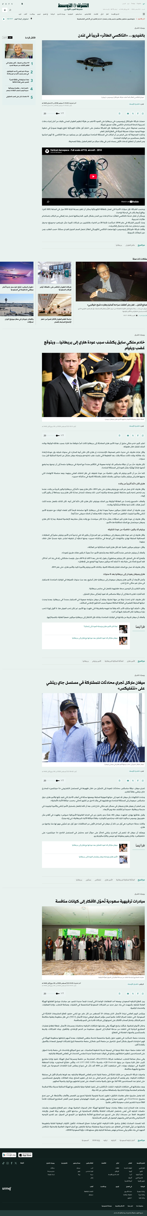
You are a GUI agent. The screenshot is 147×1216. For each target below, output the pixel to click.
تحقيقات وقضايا (127, 1195)
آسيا (131, 1175)
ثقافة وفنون (88, 14)
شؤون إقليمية (141, 1181)
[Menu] (144, 14)
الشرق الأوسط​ (115, 14)
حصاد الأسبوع (128, 1191)
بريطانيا (119, 245)
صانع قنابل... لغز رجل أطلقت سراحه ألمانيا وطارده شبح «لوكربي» (117, 304)
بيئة (79, 1175)
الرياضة (53, 14)
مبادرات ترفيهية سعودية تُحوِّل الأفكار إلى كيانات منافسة (100, 901)
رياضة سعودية (141, 1191)
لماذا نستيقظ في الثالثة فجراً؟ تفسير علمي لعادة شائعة (19, 81)
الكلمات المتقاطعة (88, 1191)
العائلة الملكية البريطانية (114, 661)
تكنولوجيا (70, 14)
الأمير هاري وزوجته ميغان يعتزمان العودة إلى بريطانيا (98, 857)
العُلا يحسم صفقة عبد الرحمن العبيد (123, 19)
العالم (107, 14)
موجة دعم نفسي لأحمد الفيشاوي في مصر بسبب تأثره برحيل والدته (18, 72)
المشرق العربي (139, 1178)
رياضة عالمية (142, 1198)
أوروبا (130, 1171)
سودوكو (91, 1195)
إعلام (92, 1178)
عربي (144, 3)
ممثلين (88, 880)
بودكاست (32, 14)
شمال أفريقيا (139, 1175)
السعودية (85, 1140)
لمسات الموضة (51, 1175)
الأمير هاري (131, 661)
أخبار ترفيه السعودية (127, 1140)
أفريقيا (130, 1178)
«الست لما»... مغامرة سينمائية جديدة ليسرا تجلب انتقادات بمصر (17, 89)
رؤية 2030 (96, 1140)
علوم (79, 1171)
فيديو (38, 14)
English (139, 3)
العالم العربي (142, 1168)
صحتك (78, 1168)
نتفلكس (98, 880)
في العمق (45, 14)
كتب (92, 1168)
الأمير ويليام (96, 661)
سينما (91, 1175)
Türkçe (133, 3)
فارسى (124, 3)
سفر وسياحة (50, 1171)
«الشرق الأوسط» (134, 104)
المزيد (20, 14)
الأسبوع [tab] (5, 37)
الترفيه (113, 1140)
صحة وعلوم (79, 14)
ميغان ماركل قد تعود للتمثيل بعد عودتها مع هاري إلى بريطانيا (95, 638)
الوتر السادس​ (89, 1171)
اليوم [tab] (10, 37)
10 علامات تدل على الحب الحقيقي (17, 96)
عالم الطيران (130, 245)
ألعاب (25, 14)
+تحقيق (130, 1198)
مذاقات (52, 1168)
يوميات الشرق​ (61, 14)
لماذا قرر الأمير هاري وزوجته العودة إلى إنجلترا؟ (101, 626)
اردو (128, 3)
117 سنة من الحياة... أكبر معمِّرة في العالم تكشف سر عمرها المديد (17, 64)
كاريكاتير (117, 1171)
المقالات (117, 1168)
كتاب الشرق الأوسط (113, 1175)
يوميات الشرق (140, 28)
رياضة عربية (141, 1195)
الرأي (102, 14)
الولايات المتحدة (128, 1168)
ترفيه (106, 1140)
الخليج (141, 1171)
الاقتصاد (96, 14)
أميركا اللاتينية (128, 1181)
